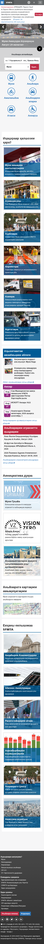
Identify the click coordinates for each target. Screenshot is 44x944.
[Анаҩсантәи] (41, 27)
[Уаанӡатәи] (3, 27)
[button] (29, 2)
